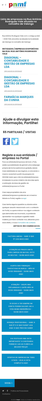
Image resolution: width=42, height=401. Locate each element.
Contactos (6, 394)
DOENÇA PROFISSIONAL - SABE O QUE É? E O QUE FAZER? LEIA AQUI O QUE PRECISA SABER (21, 325)
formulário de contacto (27, 223)
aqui (24, 198)
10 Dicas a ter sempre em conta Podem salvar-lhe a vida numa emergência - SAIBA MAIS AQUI (21, 308)
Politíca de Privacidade (19, 391)
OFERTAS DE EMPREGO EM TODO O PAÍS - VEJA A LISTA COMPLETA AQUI (21, 360)
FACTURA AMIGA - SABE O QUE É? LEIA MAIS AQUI (21, 237)
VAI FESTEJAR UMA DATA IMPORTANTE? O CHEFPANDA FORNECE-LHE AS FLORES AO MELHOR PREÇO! (21, 343)
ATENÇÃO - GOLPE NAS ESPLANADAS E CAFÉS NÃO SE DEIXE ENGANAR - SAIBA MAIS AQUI (21, 289)
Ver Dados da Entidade (13, 71)
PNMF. (18, 400)
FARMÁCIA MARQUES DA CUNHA (18, 98)
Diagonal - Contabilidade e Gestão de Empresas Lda (19, 62)
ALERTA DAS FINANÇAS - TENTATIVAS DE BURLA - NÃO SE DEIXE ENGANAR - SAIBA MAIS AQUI (21, 270)
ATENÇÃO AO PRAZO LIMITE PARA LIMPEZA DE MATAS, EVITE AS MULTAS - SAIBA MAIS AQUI (21, 252)
